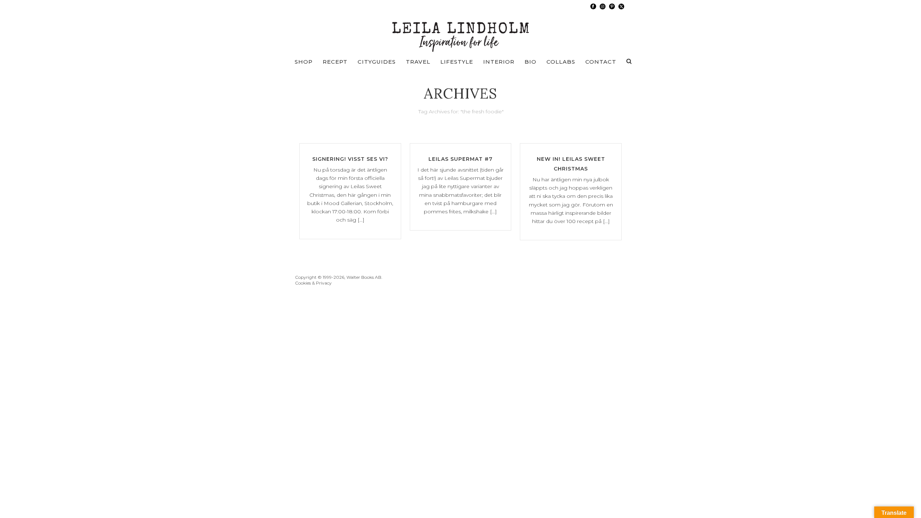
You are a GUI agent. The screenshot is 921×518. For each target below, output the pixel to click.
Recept (335, 61)
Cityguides (377, 61)
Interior (498, 61)
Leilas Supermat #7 (460, 159)
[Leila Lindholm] (460, 32)
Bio (530, 61)
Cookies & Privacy (313, 283)
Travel (418, 61)
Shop (304, 61)
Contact (600, 61)
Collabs (560, 61)
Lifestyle (456, 61)
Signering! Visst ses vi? (350, 159)
